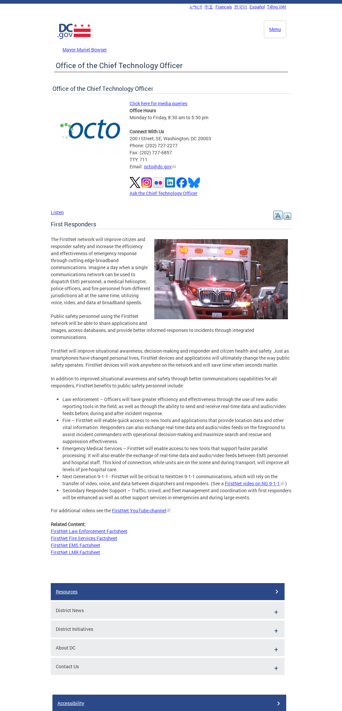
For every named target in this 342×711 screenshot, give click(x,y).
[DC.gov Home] (74, 38)
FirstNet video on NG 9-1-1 (252, 483)
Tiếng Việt (276, 7)
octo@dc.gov (158, 166)
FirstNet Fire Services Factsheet (84, 538)
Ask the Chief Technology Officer (163, 193)
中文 (208, 7)
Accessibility (70, 703)
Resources (66, 591)
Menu (275, 29)
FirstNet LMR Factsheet (75, 552)
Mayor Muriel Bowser (84, 49)
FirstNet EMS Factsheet (75, 545)
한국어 (240, 7)
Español (257, 7)
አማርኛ (196, 7)
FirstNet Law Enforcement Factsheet (89, 531)
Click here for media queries (158, 103)
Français (223, 7)
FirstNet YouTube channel (139, 510)
